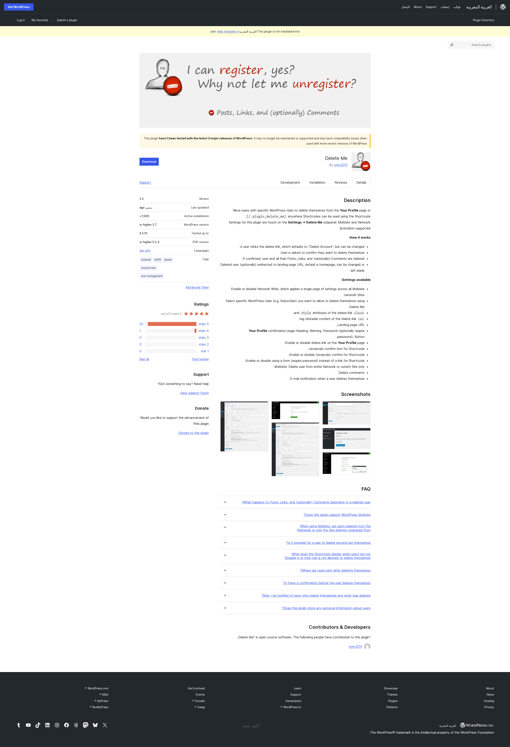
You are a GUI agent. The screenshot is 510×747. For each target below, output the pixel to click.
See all (144, 359)
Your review (200, 359)
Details (361, 182)
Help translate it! (224, 31)
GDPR (157, 259)
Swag (199, 707)
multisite (146, 259)
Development (290, 182)
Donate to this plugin (193, 433)
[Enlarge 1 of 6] (365, 407)
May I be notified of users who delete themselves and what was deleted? (316, 595)
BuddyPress (98, 707)
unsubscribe (148, 267)
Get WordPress (19, 7)
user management (152, 276)
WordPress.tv (290, 707)
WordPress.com (96, 688)
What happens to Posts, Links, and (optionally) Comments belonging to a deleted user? (306, 502)
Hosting (489, 701)
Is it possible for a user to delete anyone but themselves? (328, 543)
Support (145, 182)
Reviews (341, 182)
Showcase (391, 688)
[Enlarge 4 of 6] (314, 407)
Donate (198, 701)
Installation (317, 182)
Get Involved (196, 688)
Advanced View (197, 287)
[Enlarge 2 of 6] (365, 433)
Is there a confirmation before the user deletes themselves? (327, 583)
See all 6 (144, 250)
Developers (293, 701)
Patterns (392, 707)
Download (149, 161)
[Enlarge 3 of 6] (365, 458)
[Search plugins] (452, 45)
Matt (103, 694)
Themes (392, 694)
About (490, 688)
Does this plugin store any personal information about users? (326, 608)
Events (200, 694)
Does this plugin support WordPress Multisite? (337, 515)
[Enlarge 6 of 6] (263, 407)
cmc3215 (340, 165)
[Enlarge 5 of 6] (314, 428)
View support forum (194, 393)
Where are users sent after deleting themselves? (335, 570)
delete (168, 259)
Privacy (489, 707)
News (490, 694)
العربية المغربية (447, 725)
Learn (297, 688)
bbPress (101, 701)
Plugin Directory (483, 20)
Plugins (393, 701)
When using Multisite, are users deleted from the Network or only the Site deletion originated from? (334, 528)
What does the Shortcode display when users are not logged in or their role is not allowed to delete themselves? (327, 556)
